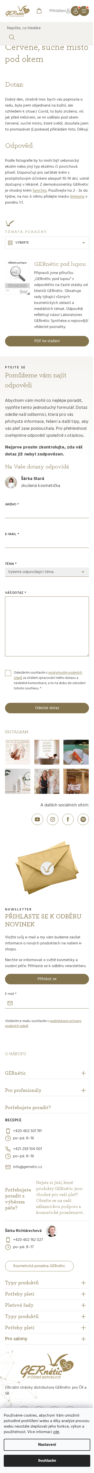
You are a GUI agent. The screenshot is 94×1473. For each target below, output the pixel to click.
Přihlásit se (47, 979)
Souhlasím (47, 1461)
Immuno (77, 196)
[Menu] (84, 11)
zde (56, 1432)
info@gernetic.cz (27, 1167)
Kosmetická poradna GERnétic (39, 1266)
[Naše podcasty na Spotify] (83, 819)
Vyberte (22, 243)
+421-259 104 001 (27, 1149)
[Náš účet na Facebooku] (68, 819)
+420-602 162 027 (28, 1240)
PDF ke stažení (47, 341)
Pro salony (16, 1339)
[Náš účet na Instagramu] (53, 819)
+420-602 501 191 (27, 1131)
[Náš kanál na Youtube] (37, 819)
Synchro (40, 190)
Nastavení (47, 1445)
